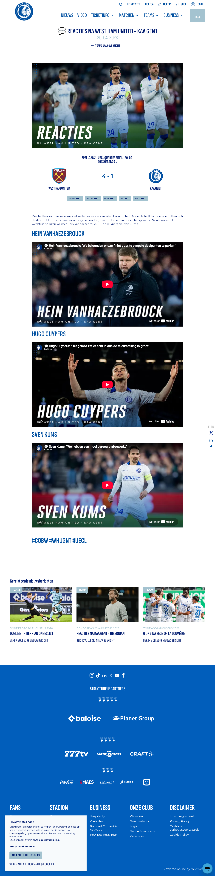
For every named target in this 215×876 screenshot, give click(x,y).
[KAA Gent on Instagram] (91, 675)
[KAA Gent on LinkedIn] (104, 675)
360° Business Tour (103, 834)
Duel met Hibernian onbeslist (31, 633)
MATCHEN (126, 15)
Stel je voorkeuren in (22, 846)
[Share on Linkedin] (211, 440)
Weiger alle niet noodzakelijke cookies (31, 864)
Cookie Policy (179, 834)
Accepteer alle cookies (26, 855)
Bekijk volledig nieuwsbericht (29, 640)
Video (82, 15)
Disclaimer (182, 808)
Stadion (59, 808)
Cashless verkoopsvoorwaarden (185, 828)
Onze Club (141, 808)
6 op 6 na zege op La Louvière (164, 633)
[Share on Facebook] (211, 446)
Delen (210, 427)
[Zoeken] (121, 4)
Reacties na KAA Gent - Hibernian (100, 633)
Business (171, 15)
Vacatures (137, 836)
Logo (133, 826)
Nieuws (67, 15)
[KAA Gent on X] (110, 675)
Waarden (136, 816)
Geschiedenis (139, 821)
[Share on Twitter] (211, 433)
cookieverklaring (49, 840)
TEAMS (149, 15)
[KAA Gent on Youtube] (117, 675)
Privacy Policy (180, 821)
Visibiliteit (97, 821)
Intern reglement (182, 816)
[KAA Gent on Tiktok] (98, 675)
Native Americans (142, 831)
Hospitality (97, 816)
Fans (15, 808)
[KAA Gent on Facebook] (123, 675)
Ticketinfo (100, 15)
